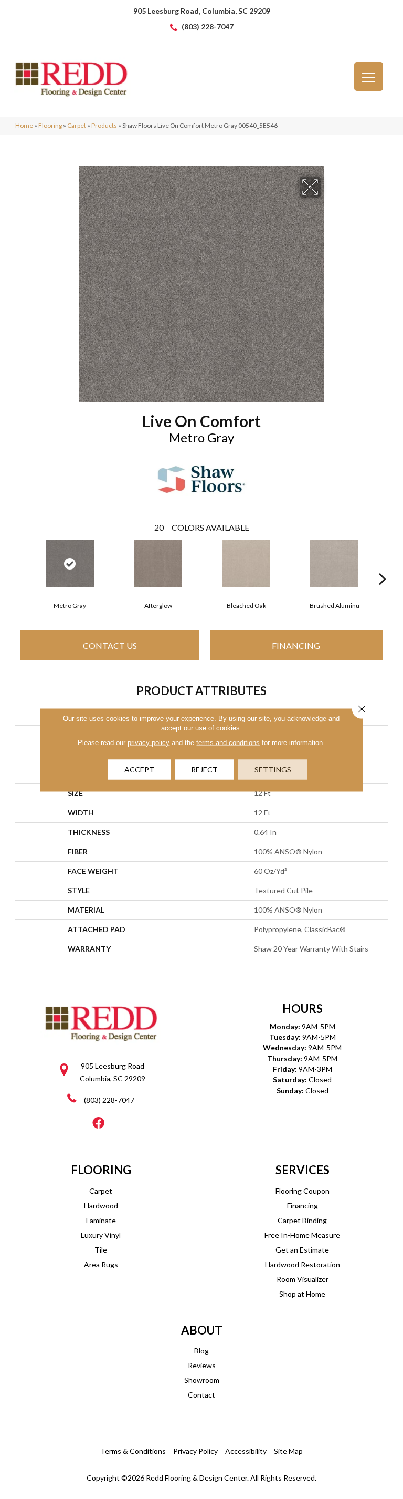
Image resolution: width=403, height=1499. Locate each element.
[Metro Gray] (70, 563)
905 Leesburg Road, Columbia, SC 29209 (201, 10)
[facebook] (98, 1123)
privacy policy (148, 742)
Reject (204, 768)
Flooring (50, 125)
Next (382, 562)
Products (104, 125)
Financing (296, 645)
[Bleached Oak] (246, 563)
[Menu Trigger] (368, 76)
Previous (20, 562)
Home (24, 125)
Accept (139, 768)
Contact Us (110, 645)
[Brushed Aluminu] (334, 563)
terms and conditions (228, 742)
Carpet (76, 125)
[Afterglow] (158, 563)
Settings (272, 768)
